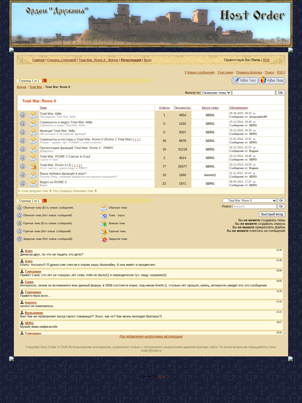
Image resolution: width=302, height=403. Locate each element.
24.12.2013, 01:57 (240, 147)
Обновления (238, 107)
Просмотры (182, 107)
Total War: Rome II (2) (55, 165)
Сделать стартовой (61, 60)
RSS (266, 60)
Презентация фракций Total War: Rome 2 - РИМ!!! (76, 148)
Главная (38, 60)
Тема (43, 107)
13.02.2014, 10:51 (240, 138)
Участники (225, 72)
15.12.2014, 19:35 (240, 130)
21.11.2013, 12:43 (240, 173)
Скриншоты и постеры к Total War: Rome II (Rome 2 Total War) (86, 139)
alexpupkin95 (258, 116)
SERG (210, 115)
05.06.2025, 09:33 (240, 113)
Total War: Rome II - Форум (98, 60)
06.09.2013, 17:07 (240, 181)
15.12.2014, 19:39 (240, 121)
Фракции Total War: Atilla (57, 130)
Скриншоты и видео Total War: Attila (66, 122)
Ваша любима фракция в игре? (63, 173)
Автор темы (210, 107)
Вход (147, 60)
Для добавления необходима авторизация (151, 336)
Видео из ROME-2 (53, 182)
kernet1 (210, 175)
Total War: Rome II (57, 87)
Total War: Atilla (50, 113)
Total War (35, 87)
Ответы (164, 107)
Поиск (269, 72)
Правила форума (249, 72)
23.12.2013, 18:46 (240, 156)
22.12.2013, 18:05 (240, 164)
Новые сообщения (200, 72)
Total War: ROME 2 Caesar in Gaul (65, 156)
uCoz (162, 376)
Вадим (253, 151)
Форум (21, 87)
